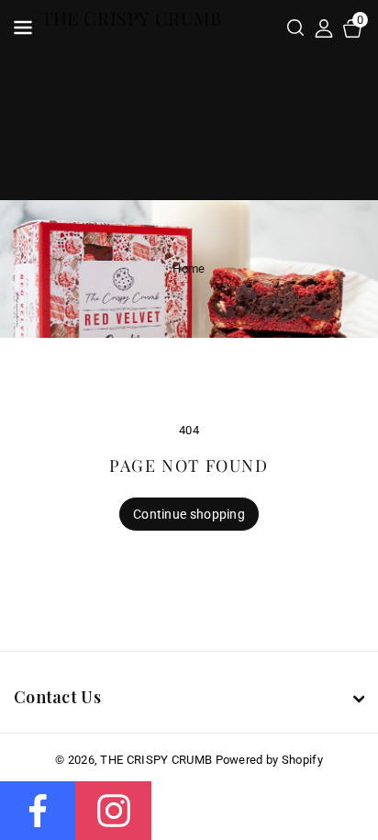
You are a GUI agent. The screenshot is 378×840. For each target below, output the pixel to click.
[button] (295, 29)
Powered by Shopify (269, 760)
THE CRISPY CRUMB (156, 760)
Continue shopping (189, 514)
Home (188, 268)
